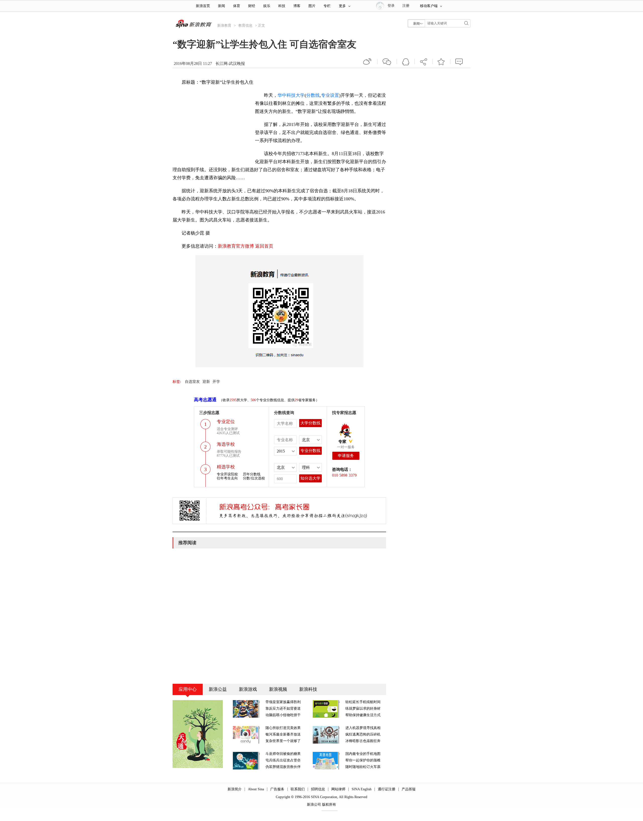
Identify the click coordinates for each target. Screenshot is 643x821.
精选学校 (226, 466)
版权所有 (329, 804)
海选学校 (226, 444)
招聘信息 (318, 789)
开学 (216, 382)
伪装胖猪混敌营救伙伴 (283, 767)
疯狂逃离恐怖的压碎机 (363, 734)
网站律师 (338, 789)
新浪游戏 (248, 689)
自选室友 (192, 382)
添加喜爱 (441, 62)
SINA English (361, 789)
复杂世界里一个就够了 (283, 741)
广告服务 (277, 789)
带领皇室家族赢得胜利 (283, 702)
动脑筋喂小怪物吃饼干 (283, 715)
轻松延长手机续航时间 (363, 702)
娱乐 (266, 6)
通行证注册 (386, 789)
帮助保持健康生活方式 (363, 715)
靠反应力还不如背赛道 (283, 708)
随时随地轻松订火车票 (363, 767)
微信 (387, 62)
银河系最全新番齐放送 (283, 734)
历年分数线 (251, 474)
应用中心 (188, 689)
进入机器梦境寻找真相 (363, 728)
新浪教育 (224, 25)
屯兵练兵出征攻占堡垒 (283, 760)
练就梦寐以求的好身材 (363, 708)
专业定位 (226, 421)
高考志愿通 (205, 399)
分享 (423, 62)
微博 (367, 62)
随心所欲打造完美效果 (283, 728)
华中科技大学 (291, 95)
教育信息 (245, 25)
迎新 (206, 382)
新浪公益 (218, 689)
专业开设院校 (227, 474)
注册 (405, 6)
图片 (311, 6)
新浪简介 (235, 789)
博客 (296, 6)
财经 (251, 6)
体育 (236, 6)
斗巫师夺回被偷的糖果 (283, 754)
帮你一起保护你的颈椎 (363, 760)
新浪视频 (278, 689)
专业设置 (330, 95)
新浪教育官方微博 (236, 246)
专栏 (327, 6)
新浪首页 (203, 6)
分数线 (313, 95)
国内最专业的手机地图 (363, 754)
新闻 (221, 6)
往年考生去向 (227, 478)
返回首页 (264, 246)
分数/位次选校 (254, 478)
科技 (281, 6)
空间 (405, 62)
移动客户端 (429, 6)
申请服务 (346, 455)
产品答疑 (409, 789)
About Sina (256, 789)
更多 (342, 6)
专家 (342, 441)
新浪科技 (308, 689)
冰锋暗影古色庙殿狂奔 (363, 741)
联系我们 (298, 789)
